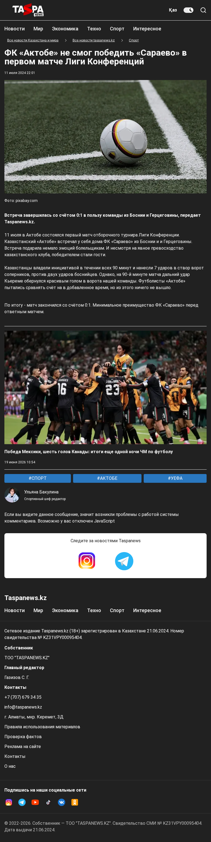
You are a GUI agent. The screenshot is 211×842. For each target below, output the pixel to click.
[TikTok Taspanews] (48, 802)
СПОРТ (38, 478)
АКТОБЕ (108, 478)
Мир (38, 29)
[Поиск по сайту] (203, 10)
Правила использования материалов (42, 726)
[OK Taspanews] (74, 802)
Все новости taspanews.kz (94, 40)
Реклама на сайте (22, 746)
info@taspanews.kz (23, 707)
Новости (14, 29)
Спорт (117, 29)
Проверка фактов (23, 736)
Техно (94, 29)
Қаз (173, 10)
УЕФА (176, 478)
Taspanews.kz (25, 598)
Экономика (65, 29)
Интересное (147, 29)
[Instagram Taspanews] (86, 561)
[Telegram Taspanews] (124, 561)
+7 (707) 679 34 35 (22, 697)
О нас (10, 766)
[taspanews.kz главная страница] (28, 10)
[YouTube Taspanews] (35, 802)
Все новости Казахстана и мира (33, 40)
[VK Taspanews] (61, 802)
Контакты (15, 756)
